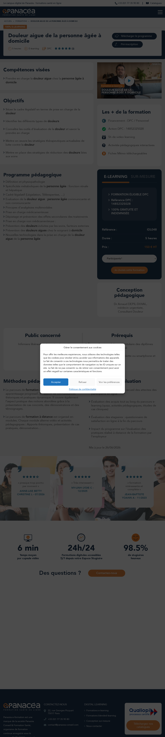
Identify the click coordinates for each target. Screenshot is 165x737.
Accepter (56, 382)
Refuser (83, 382)
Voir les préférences (109, 382)
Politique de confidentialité (82, 389)
